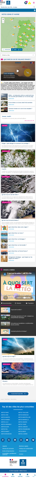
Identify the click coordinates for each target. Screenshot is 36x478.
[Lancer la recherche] (34, 7)
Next (34, 475)
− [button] (3, 22)
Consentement (23, 451)
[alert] (29, 3)
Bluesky (33, 440)
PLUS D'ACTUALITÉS (17, 393)
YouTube (27, 440)
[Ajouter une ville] (34, 10)
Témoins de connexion (8, 448)
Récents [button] (19, 303)
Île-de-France (7, 399)
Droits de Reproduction (8, 451)
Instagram (21, 440)
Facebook (3, 440)
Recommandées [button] (7, 303)
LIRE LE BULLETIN (28, 120)
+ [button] (3, 19)
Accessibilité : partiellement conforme (9, 454)
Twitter (9, 440)
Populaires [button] (31, 303)
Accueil (2, 399)
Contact (21, 454)
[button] (34, 3)
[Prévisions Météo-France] (8, 3)
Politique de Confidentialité (26, 448)
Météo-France (23, 470)
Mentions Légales (23, 446)
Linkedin (15, 440)
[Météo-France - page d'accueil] (23, 462)
